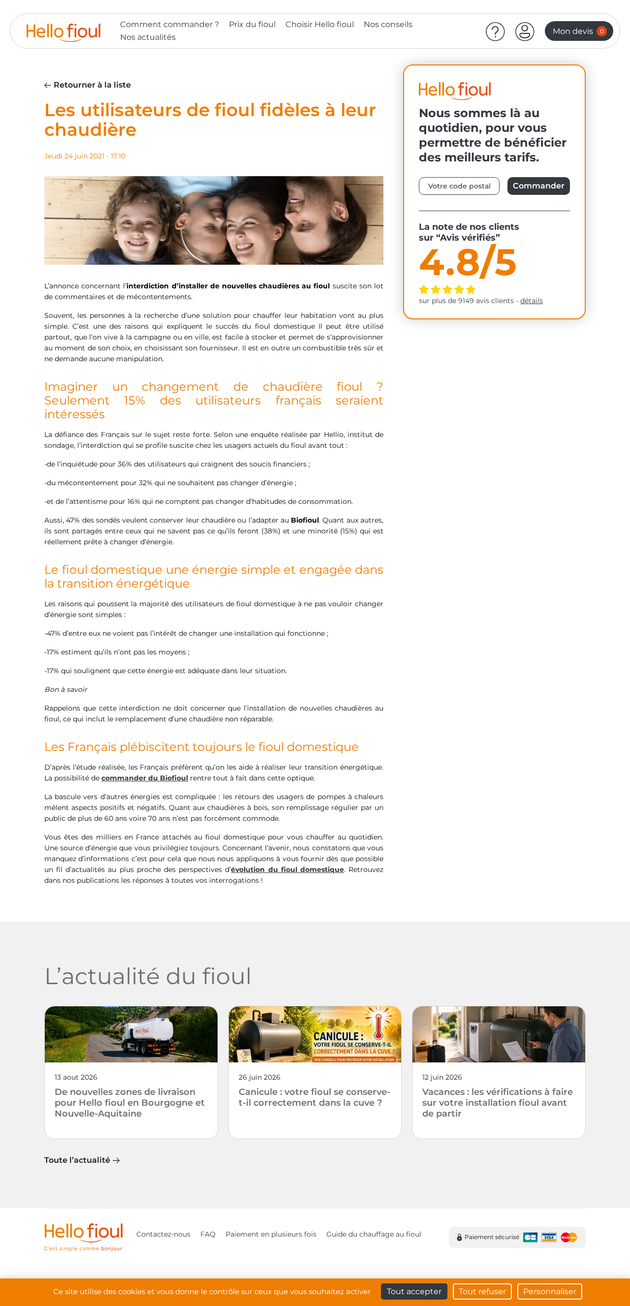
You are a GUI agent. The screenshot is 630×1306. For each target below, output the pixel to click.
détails (531, 300)
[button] (525, 31)
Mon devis (578, 31)
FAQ (208, 1234)
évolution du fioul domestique (287, 869)
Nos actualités (148, 37)
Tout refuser (482, 1291)
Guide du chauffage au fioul (373, 1234)
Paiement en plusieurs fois (270, 1234)
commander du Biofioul (144, 778)
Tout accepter (414, 1291)
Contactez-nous (163, 1234)
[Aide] (495, 31)
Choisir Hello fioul (319, 24)
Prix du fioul (252, 24)
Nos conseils (388, 24)
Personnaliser (549, 1291)
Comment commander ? (169, 24)
